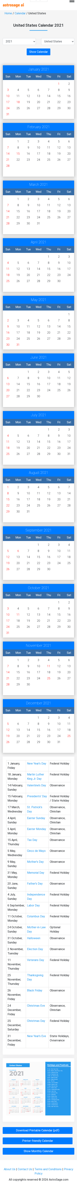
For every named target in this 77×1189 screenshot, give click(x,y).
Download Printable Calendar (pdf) (37, 1130)
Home (8, 13)
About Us (9, 1169)
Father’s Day (35, 883)
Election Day (35, 949)
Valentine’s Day (36, 785)
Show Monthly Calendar (38, 1151)
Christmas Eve (36, 1005)
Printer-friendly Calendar (37, 1140)
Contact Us (25, 1169)
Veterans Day (35, 960)
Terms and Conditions (48, 1169)
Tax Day (32, 840)
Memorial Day (35, 872)
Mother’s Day (35, 861)
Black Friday (34, 990)
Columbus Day (36, 916)
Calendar (20, 13)
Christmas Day (36, 1021)
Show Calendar (38, 52)
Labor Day (33, 905)
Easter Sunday (36, 818)
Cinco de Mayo (36, 851)
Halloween (33, 938)
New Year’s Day (36, 763)
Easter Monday (36, 829)
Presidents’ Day (37, 796)
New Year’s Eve (36, 1036)
